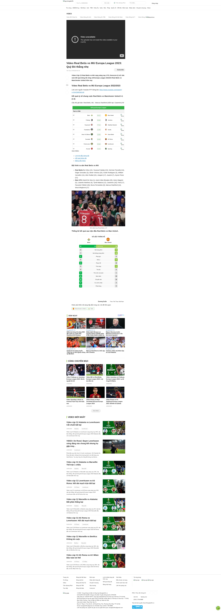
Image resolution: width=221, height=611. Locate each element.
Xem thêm (96, 410)
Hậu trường (93, 585)
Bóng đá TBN (80, 585)
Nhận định (132, 8)
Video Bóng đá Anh (85, 17)
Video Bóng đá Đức (143, 17)
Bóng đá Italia (80, 588)
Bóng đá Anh (79, 580)
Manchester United (80, 308)
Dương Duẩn (102, 301)
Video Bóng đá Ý (130, 17)
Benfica (76, 543)
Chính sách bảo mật (121, 582)
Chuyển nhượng (141, 8)
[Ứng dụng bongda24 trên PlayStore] (144, 580)
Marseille (84, 468)
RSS (133, 593)
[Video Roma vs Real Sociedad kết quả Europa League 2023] (95, 392)
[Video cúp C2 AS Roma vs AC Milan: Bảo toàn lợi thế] (114, 561)
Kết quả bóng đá (81, 158)
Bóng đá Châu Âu (81, 582)
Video (149, 8)
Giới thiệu (118, 577)
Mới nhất (106, 3)
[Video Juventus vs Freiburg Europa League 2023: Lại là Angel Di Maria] (115, 369)
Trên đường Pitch (120, 3)
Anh (88, 8)
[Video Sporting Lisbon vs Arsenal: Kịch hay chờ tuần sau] (75, 392)
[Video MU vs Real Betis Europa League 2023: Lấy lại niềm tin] (95, 369)
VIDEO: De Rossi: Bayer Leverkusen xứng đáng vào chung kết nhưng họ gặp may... (82, 443)
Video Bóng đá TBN (99, 17)
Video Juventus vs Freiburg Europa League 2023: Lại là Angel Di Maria (115, 379)
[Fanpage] (148, 592)
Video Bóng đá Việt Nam (115, 17)
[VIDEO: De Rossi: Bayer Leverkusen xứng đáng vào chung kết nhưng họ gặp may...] (114, 447)
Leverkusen (85, 428)
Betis (92, 308)
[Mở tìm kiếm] (145, 3)
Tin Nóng (65, 580)
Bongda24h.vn (150, 603)
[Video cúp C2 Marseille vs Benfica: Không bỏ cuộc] (114, 542)
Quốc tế (113, 8)
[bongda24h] (64, 8)
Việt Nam (83, 8)
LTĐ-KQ (119, 8)
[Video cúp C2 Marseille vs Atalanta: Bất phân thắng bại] (114, 505)
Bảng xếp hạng (80, 161)
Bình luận (125, 8)
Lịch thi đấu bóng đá (82, 156)
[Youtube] (155, 592)
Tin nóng (68, 8)
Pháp (108, 8)
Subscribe (120, 70)
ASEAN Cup (76, 8)
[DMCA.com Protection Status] (137, 608)
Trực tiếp (65, 588)
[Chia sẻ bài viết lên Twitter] (67, 81)
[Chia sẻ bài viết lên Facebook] (67, 77)
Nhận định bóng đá (95, 580)
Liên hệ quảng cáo (121, 585)
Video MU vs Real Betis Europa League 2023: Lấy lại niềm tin (94, 379)
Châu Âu (96, 8)
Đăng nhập (155, 3)
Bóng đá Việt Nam (81, 577)
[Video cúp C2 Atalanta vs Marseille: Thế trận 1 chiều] (114, 468)
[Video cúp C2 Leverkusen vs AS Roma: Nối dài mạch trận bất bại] (114, 486)
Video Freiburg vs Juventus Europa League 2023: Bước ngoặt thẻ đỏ (75, 379)
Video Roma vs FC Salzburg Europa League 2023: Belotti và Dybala (114, 401)
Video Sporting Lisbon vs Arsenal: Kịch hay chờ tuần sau (75, 401)
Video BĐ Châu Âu (71, 17)
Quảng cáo (144, 597)
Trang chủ (66, 577)
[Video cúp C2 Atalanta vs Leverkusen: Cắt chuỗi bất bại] (114, 428)
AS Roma (76, 487)
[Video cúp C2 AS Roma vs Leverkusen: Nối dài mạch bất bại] (114, 524)
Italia (101, 8)
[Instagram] (151, 592)
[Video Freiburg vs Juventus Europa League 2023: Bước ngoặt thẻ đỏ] (75, 369)
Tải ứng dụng (137, 577)
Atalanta (76, 428)
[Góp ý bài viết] (67, 88)
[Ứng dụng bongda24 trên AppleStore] (151, 580)
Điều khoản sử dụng (121, 580)
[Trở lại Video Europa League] (67, 92)
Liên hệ (136, 597)
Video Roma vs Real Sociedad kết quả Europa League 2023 (94, 401)
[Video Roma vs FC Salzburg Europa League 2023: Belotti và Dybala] (115, 392)
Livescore (92, 588)
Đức (105, 8)
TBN (91, 8)
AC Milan (84, 561)
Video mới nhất (76, 417)
